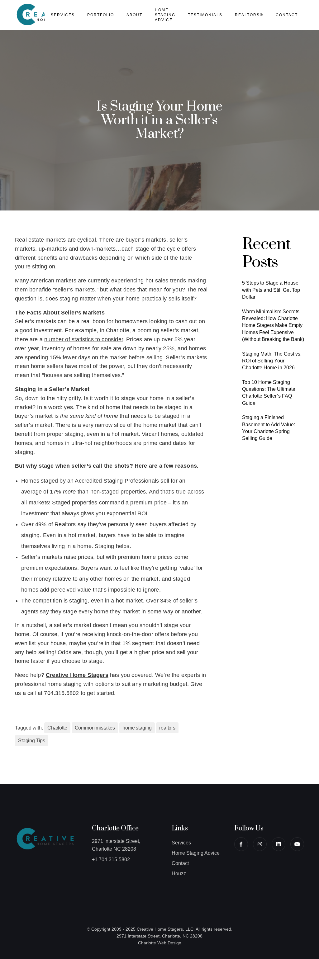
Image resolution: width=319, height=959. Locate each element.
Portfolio (100, 15)
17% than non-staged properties (98, 492)
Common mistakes (95, 727)
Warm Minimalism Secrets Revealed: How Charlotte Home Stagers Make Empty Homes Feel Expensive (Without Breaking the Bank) (273, 325)
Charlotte (57, 727)
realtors (167, 727)
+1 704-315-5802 (111, 859)
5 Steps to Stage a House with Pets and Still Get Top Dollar (271, 290)
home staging (137, 727)
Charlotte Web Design (159, 942)
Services (63, 15)
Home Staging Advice (165, 15)
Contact (287, 15)
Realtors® (249, 15)
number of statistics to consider (83, 339)
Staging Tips (31, 740)
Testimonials (205, 15)
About (134, 15)
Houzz (179, 873)
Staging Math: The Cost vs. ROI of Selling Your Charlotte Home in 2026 (272, 361)
